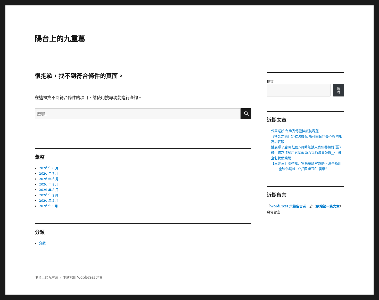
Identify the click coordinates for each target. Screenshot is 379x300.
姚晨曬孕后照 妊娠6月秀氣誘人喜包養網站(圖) (306, 147)
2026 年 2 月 (49, 200)
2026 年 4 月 (49, 190)
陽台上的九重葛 (60, 38)
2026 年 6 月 (49, 179)
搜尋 (270, 81)
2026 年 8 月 (49, 168)
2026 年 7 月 (49, 173)
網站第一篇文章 (328, 206)
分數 (42, 243)
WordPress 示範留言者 (288, 206)
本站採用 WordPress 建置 (83, 277)
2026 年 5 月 (49, 184)
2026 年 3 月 (48, 195)
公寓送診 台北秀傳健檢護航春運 (295, 131)
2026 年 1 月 (48, 206)
